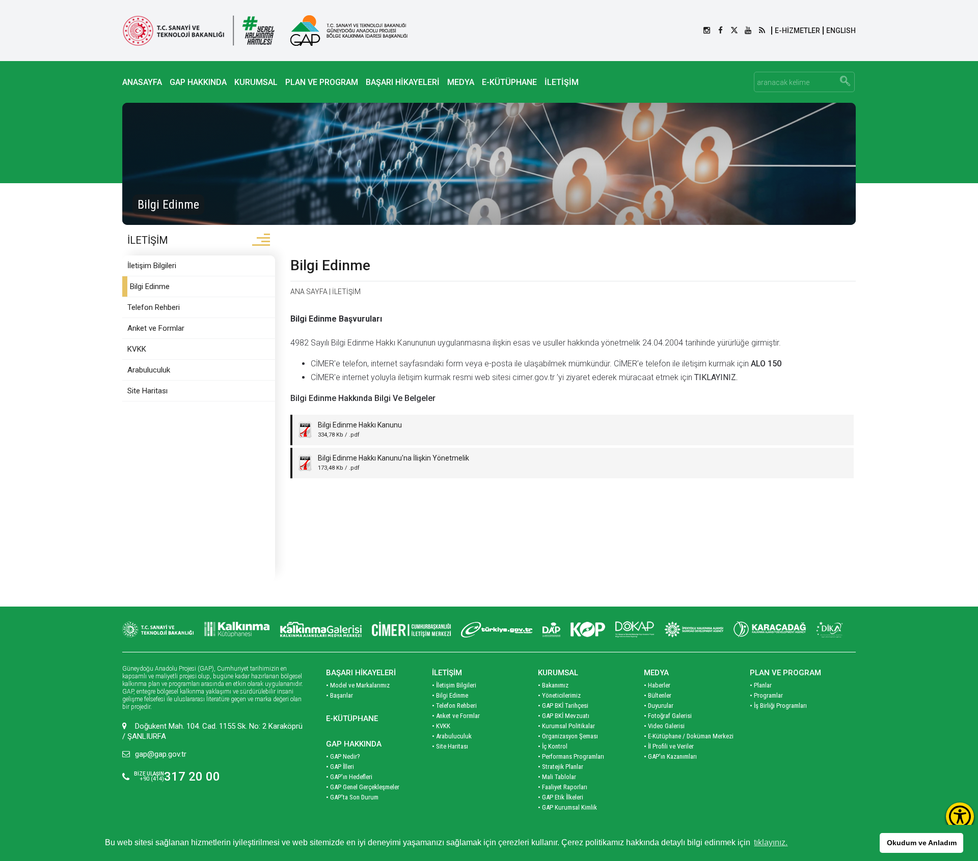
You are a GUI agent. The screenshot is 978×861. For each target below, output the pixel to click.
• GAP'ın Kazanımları (670, 756)
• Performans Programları (571, 756)
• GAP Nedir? (343, 756)
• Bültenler (657, 695)
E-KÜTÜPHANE (509, 82)
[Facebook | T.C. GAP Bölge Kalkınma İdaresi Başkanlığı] (720, 30)
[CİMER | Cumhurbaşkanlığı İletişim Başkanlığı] (411, 629)
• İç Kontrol (552, 746)
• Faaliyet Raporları (562, 787)
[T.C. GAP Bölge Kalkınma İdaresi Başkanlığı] (349, 30)
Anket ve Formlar (155, 328)
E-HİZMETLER (797, 30)
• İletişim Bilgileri (454, 685)
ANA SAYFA (309, 292)
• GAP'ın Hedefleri (349, 777)
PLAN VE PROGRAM (321, 82)
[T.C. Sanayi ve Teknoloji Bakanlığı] (198, 30)
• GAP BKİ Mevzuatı (563, 716)
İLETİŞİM (562, 82)
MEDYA (460, 82)
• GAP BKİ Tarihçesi (563, 705)
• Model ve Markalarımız (358, 685)
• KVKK (441, 726)
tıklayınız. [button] (770, 842)
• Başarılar (339, 695)
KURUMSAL (256, 82)
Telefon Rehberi (153, 307)
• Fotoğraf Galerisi (668, 716)
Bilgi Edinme (150, 286)
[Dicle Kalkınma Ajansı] (830, 629)
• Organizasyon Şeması (568, 736)
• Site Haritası (450, 746)
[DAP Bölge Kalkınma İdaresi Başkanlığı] (551, 629)
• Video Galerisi (664, 726)
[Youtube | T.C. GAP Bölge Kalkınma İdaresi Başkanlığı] (748, 30)
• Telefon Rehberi (454, 705)
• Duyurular (658, 705)
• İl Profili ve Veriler (669, 746)
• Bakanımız (553, 685)
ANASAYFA (142, 82)
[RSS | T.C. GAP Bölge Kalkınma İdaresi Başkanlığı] (761, 30)
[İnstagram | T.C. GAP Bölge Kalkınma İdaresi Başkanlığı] (706, 30)
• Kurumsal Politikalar (566, 726)
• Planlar (761, 685)
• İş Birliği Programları (778, 705)
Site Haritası (147, 390)
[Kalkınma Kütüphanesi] (237, 629)
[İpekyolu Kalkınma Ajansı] (693, 629)
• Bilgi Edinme (450, 695)
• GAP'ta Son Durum (352, 797)
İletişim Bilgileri (151, 265)
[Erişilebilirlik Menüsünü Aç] (960, 816)
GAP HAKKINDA (198, 82)
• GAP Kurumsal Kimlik (567, 807)
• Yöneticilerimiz (559, 695)
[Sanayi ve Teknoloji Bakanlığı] (158, 629)
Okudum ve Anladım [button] (922, 843)
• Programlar (766, 695)
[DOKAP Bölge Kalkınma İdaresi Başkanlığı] (634, 629)
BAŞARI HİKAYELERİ (403, 82)
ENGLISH (841, 30)
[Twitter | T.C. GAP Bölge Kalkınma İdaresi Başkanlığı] (734, 30)
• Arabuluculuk (452, 736)
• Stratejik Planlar (560, 766)
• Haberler (657, 685)
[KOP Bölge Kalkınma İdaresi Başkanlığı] (587, 629)
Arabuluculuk (148, 370)
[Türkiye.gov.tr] (496, 629)
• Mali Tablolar (557, 777)
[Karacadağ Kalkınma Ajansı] (770, 629)
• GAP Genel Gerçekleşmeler (362, 787)
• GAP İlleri (340, 766)
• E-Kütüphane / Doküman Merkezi (689, 736)
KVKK (136, 349)
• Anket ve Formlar (456, 716)
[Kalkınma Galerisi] (321, 629)
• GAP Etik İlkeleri (560, 797)
